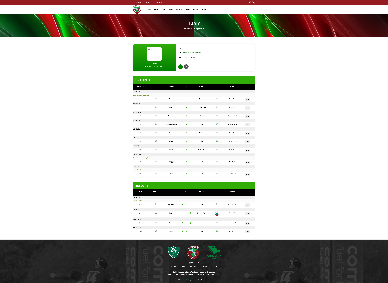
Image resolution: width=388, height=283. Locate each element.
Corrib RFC (184, 280)
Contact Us (204, 9)
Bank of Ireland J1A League (141, 95)
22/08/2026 (137, 197)
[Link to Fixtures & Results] (180, 66)
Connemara (202, 107)
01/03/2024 (137, 227)
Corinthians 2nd (171, 124)
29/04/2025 (137, 209)
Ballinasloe (201, 150)
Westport (171, 141)
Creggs (201, 99)
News (171, 9)
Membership (138, 2)
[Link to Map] (186, 66)
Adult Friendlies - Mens (140, 170)
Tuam (171, 99)
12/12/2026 (136, 104)
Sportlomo (208, 280)
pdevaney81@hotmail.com (192, 52)
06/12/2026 (137, 112)
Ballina (201, 133)
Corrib (171, 174)
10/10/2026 (136, 146)
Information (179, 9)
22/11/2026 (136, 129)
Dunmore (171, 116)
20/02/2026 (137, 166)
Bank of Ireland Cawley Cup (141, 158)
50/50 (148, 2)
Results (195, 9)
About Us (157, 9)
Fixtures (188, 9)
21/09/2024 (137, 219)
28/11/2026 (136, 120)
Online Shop (158, 2)
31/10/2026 (136, 137)
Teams (164, 9)
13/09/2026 (137, 154)
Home (149, 9)
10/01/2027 (136, 91)
